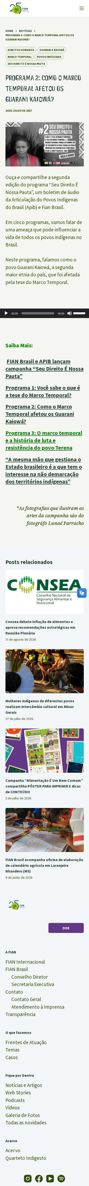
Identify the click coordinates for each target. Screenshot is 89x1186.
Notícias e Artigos (23, 1085)
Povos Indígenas (49, 57)
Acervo (12, 1150)
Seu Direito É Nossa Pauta (26, 63)
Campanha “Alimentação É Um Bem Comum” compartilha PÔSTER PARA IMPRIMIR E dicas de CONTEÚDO (44, 786)
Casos (11, 1057)
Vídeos (12, 1107)
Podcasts (15, 1100)
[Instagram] (28, 1178)
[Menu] (82, 8)
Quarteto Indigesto (25, 1158)
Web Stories (18, 1092)
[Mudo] (69, 313)
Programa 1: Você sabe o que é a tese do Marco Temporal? (42, 391)
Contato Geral (26, 999)
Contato (14, 992)
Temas (12, 1049)
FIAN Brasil (16, 969)
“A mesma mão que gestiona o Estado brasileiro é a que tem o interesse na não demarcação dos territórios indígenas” (43, 470)
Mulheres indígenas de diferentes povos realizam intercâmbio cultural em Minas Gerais (39, 706)
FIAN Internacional (25, 962)
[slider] (80, 313)
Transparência (20, 1014)
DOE (66, 928)
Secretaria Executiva (32, 984)
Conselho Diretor (29, 977)
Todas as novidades (26, 1122)
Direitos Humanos (21, 50)
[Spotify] (61, 1178)
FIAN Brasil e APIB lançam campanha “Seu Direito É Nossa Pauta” (44, 369)
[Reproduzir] (6, 313)
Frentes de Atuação (26, 1042)
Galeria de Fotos (22, 1115)
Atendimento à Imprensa (37, 1007)
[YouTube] (50, 1178)
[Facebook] (39, 1178)
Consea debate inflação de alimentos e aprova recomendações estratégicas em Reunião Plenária (40, 627)
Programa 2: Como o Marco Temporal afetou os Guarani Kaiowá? (39, 414)
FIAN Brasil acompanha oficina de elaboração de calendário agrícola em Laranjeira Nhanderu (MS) (44, 865)
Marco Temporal (20, 57)
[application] (44, 313)
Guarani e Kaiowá (51, 50)
